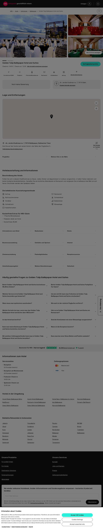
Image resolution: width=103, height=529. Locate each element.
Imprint (31, 526)
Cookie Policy (6, 526)
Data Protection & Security (19, 526)
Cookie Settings (77, 519)
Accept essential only (77, 524)
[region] (51, 518)
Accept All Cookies (77, 515)
